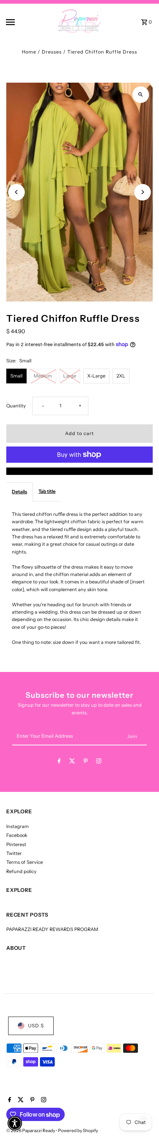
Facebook (16, 835)
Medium (43, 376)
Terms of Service (24, 862)
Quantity (16, 405)
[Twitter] (72, 762)
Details (19, 491)
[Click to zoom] (140, 94)
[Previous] (16, 192)
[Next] (142, 192)
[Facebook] (59, 762)
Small (16, 376)
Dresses (52, 52)
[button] (14, 1123)
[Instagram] (98, 762)
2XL (120, 376)
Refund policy (21, 871)
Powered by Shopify (78, 1130)
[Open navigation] (22, 22)
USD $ (36, 1025)
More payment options (80, 471)
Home (29, 52)
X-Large (96, 376)
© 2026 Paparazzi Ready (31, 1130)
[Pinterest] (86, 762)
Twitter (14, 853)
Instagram (17, 826)
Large (69, 376)
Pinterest (16, 844)
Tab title (46, 491)
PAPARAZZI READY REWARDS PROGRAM (52, 929)
